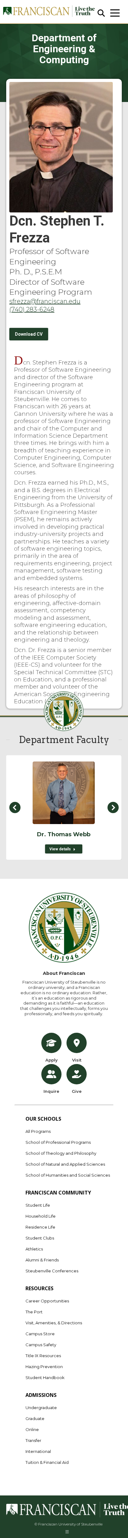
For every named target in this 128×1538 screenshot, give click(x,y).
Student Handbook (45, 1377)
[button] (15, 807)
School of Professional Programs (58, 1142)
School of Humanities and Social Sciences (67, 1175)
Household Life (40, 1216)
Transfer (33, 1440)
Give (77, 1091)
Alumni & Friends (42, 1259)
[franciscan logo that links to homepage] (49, 11)
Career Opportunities (47, 1300)
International (38, 1451)
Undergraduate (41, 1407)
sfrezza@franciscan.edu (44, 301)
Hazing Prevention (44, 1366)
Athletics (34, 1248)
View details (60, 849)
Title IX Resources (43, 1355)
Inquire (51, 1091)
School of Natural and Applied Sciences (65, 1164)
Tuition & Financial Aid (47, 1462)
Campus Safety (40, 1344)
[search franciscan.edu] (101, 13)
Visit (76, 1059)
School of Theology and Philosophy (60, 1153)
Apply (51, 1059)
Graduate (34, 1418)
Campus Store (40, 1333)
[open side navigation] (115, 13)
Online (32, 1429)
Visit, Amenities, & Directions (53, 1322)
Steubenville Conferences (51, 1270)
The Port (34, 1311)
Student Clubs (39, 1237)
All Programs (38, 1131)
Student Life (37, 1205)
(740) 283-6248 (31, 309)
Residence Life (40, 1227)
